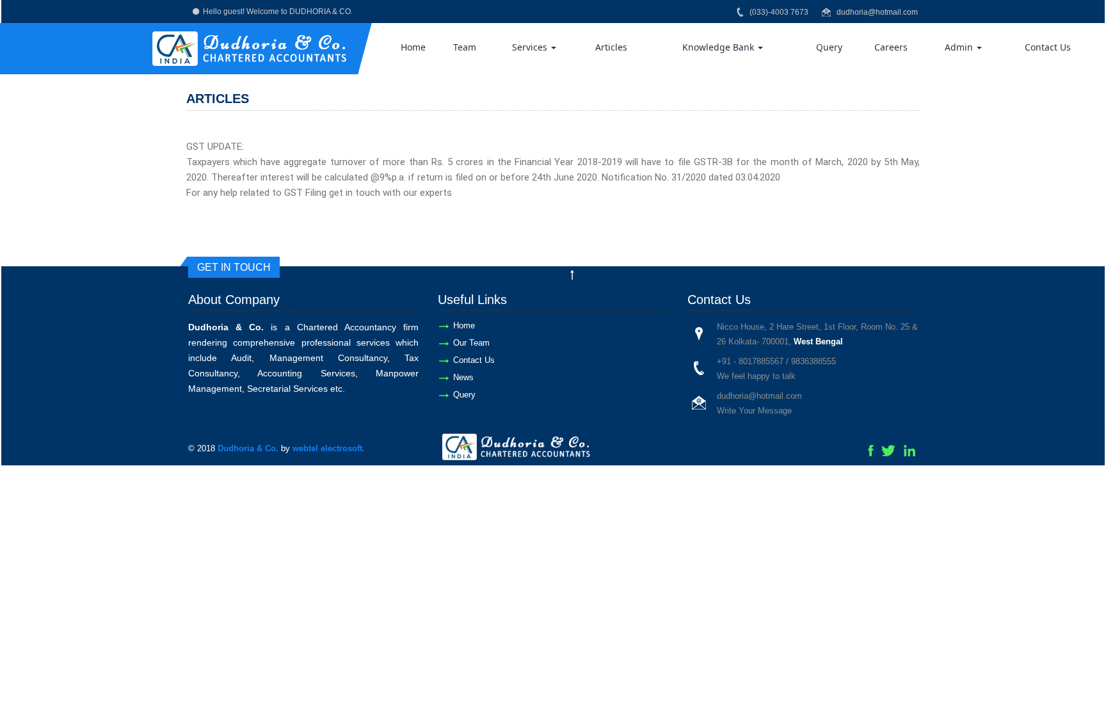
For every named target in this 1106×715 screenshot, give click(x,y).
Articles (611, 47)
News (463, 377)
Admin (960, 47)
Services (531, 47)
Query (829, 47)
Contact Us (1048, 47)
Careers (891, 47)
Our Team (471, 343)
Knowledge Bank (719, 47)
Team (464, 47)
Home (413, 47)
